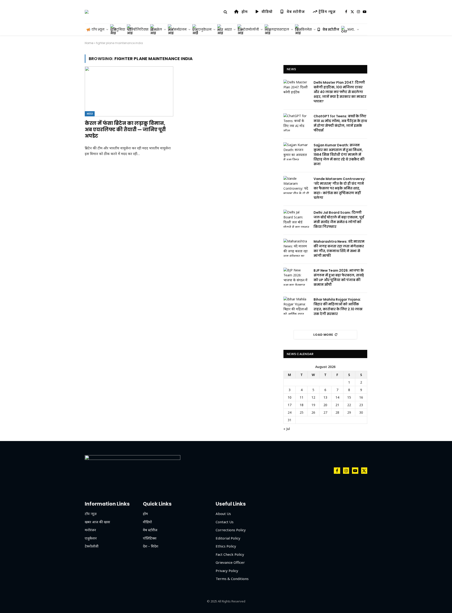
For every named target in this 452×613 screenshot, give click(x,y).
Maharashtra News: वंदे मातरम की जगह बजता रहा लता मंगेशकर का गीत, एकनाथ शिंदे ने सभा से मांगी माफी (339, 248)
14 (337, 397)
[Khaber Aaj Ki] (87, 12)
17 (289, 405)
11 (301, 397)
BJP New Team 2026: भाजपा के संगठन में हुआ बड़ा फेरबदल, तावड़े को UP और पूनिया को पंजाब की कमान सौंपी (339, 277)
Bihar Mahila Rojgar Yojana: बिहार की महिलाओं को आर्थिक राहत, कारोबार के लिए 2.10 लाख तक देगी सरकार (338, 306)
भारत (90, 114)
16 (361, 397)
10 (289, 397)
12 (313, 397)
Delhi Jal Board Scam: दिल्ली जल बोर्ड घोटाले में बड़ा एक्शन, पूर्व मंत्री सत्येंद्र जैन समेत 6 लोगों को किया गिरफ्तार (339, 219)
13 (325, 397)
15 (349, 397)
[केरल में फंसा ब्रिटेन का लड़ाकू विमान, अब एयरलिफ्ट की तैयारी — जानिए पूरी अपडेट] (129, 91)
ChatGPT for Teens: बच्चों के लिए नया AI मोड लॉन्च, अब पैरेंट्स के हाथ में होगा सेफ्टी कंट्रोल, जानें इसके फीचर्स (340, 123)
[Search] (225, 12)
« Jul (286, 428)
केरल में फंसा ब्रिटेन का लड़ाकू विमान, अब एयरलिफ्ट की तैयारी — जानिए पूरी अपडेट (125, 129)
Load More (323, 334)
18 (301, 405)
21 (337, 405)
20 (325, 405)
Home (89, 43)
